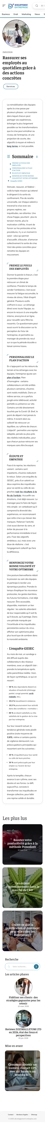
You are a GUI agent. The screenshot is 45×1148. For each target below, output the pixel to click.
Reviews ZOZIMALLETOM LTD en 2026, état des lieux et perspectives (23, 1032)
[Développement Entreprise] (18, 5)
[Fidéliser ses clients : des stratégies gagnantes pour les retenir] (23, 987)
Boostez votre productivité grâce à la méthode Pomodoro (22, 843)
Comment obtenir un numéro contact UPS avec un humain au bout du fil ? (22, 1069)
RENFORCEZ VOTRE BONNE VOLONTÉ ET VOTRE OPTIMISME (25, 177)
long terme (12, 146)
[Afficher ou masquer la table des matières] (35, 156)
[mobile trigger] (4, 5)
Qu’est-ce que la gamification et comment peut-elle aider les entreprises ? (22, 929)
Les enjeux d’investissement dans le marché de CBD (22, 886)
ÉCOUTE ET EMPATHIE (21, 173)
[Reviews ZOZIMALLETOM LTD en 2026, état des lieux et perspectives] (23, 1018)
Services (10, 86)
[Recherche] (36, 6)
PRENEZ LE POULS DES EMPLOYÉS (21, 164)
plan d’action (13, 377)
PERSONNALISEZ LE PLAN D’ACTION (22, 169)
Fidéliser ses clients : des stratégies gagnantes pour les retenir (23, 1000)
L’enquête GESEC (16, 181)
